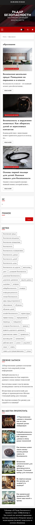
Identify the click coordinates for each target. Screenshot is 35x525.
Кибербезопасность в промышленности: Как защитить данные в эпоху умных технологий (16, 377)
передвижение (22, 318)
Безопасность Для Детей (11, 68)
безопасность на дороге (11, 267)
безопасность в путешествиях (13, 250)
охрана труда (25, 313)
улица (29, 351)
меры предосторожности (11, 301)
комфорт (22, 288)
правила (25, 326)
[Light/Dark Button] (22, 30)
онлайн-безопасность (10, 313)
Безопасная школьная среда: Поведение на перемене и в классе (14, 77)
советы (12, 347)
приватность (25, 334)
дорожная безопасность (11, 276)
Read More (7, 90)
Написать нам (32, 29)
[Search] (27, 30)
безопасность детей (10, 259)
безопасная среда (9, 234)
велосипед (27, 267)
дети (4, 271)
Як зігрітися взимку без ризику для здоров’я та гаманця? (24, 482)
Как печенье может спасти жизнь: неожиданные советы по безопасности (24, 451)
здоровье (6, 284)
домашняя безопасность (17, 271)
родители (27, 343)
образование (7, 305)
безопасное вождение (11, 238)
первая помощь (8, 318)
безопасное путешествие (11, 242)
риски (18, 343)
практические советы (10, 334)
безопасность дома (10, 263)
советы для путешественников (13, 351)
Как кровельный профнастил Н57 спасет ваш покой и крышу (24, 497)
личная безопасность (10, 297)
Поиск (6, 213)
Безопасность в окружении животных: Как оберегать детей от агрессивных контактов (17, 125)
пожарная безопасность (11, 326)
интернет (16, 284)
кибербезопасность (10, 288)
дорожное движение (10, 280)
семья (5, 347)
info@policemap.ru (24, 513)
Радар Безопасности (17, 13)
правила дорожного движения (13, 330)
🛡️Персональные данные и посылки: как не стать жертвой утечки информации (16, 368)
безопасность (7, 246)
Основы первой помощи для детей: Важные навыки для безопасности (16, 175)
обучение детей (8, 309)
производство (8, 338)
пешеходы (6, 322)
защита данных (26, 280)
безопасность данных (10, 255)
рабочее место (8, 343)
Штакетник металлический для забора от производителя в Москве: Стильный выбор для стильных (16, 393)
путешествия (20, 338)
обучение (18, 305)
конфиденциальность (10, 292)
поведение (17, 322)
